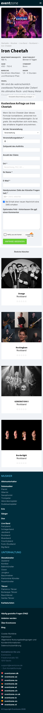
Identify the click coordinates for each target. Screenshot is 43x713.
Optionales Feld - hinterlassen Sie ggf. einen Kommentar (20, 210)
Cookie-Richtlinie (8, 634)
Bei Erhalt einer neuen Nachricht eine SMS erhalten (22, 203)
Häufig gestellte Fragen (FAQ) (14, 613)
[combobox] (21, 167)
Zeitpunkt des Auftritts (13, 146)
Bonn (25, 66)
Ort (5, 163)
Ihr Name (8, 172)
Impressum (6, 637)
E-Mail (6, 181)
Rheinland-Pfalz (12, 76)
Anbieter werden (8, 618)
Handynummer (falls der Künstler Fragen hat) (21, 191)
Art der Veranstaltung (12, 129)
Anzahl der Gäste (10, 155)
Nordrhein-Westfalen (10, 73)
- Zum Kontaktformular (11, 668)
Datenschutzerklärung (11, 645)
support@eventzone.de (11, 665)
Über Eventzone (8, 623)
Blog (3, 627)
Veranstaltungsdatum (13, 138)
